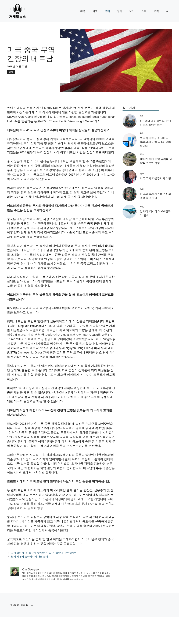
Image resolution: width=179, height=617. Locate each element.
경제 (107, 11)
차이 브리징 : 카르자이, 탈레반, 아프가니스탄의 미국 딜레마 (44, 552)
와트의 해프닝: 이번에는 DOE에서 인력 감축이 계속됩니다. (155, 142)
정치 (119, 11)
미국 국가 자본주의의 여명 (155, 178)
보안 (131, 11)
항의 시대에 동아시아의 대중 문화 (29, 556)
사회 (95, 11)
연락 (156, 11)
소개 (144, 11)
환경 (82, 11)
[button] (167, 11)
